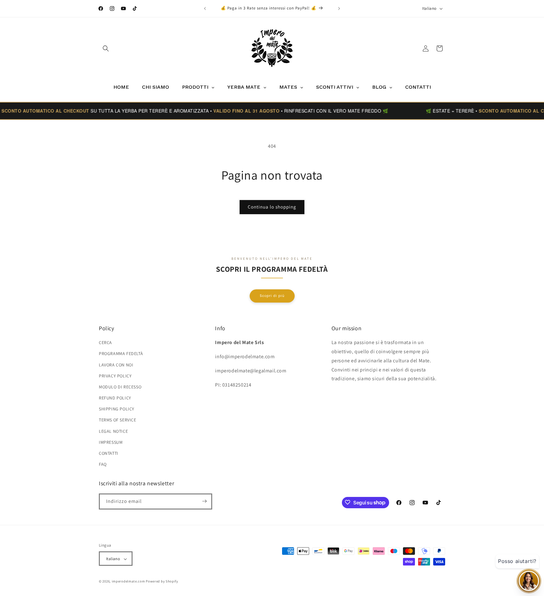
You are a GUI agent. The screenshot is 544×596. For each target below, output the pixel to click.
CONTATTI (108, 453)
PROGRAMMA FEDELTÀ (121, 354)
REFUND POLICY (115, 398)
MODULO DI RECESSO (120, 387)
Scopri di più (272, 295)
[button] (106, 48)
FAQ (103, 464)
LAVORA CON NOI (116, 365)
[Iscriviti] (204, 501)
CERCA (105, 342)
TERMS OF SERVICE (117, 420)
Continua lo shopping (272, 207)
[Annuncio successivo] (339, 8)
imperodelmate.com (128, 581)
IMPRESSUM (110, 442)
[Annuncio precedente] (205, 8)
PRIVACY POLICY (115, 376)
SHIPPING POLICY (116, 409)
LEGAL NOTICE (113, 431)
